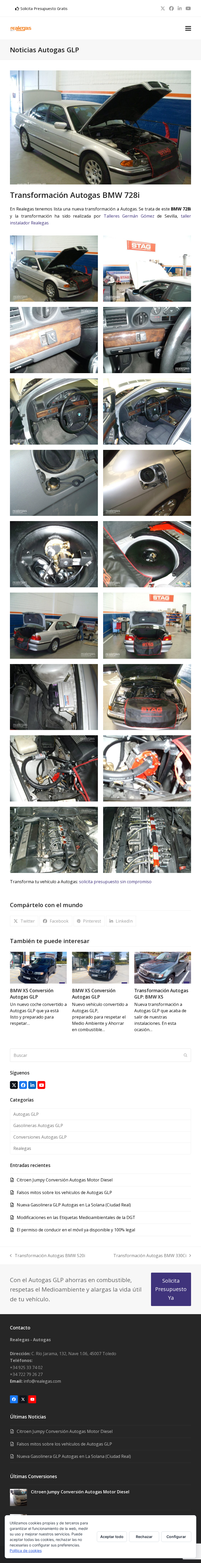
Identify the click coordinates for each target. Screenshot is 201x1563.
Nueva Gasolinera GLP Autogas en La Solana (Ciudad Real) (74, 1205)
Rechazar (144, 1536)
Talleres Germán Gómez (129, 216)
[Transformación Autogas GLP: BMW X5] (162, 967)
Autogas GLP (26, 1114)
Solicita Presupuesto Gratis (44, 8)
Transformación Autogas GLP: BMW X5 (161, 994)
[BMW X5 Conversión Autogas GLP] (38, 967)
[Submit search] (185, 1055)
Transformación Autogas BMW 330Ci (149, 1256)
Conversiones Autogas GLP (40, 1137)
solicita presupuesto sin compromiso (115, 882)
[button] (188, 28)
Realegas (22, 1148)
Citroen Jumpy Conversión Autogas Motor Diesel (65, 1180)
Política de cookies (26, 1550)
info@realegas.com (35, 1381)
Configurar (176, 1536)
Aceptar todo (112, 1536)
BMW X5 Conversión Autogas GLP (31, 994)
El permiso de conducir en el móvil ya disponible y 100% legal (76, 1230)
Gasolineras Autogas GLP (38, 1125)
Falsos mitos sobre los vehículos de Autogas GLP (64, 1192)
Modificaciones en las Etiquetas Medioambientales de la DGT (76, 1217)
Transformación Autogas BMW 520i (47, 1256)
